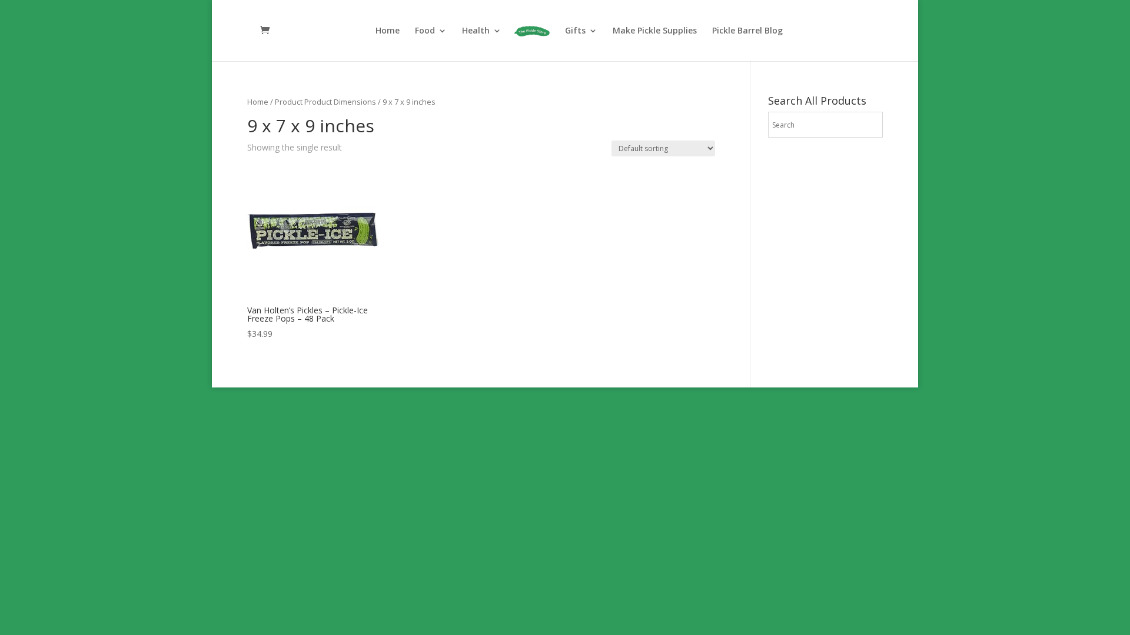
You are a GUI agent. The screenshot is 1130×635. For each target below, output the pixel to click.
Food (425, 31)
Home (387, 31)
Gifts (575, 31)
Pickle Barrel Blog (747, 31)
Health (476, 31)
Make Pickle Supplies (655, 31)
